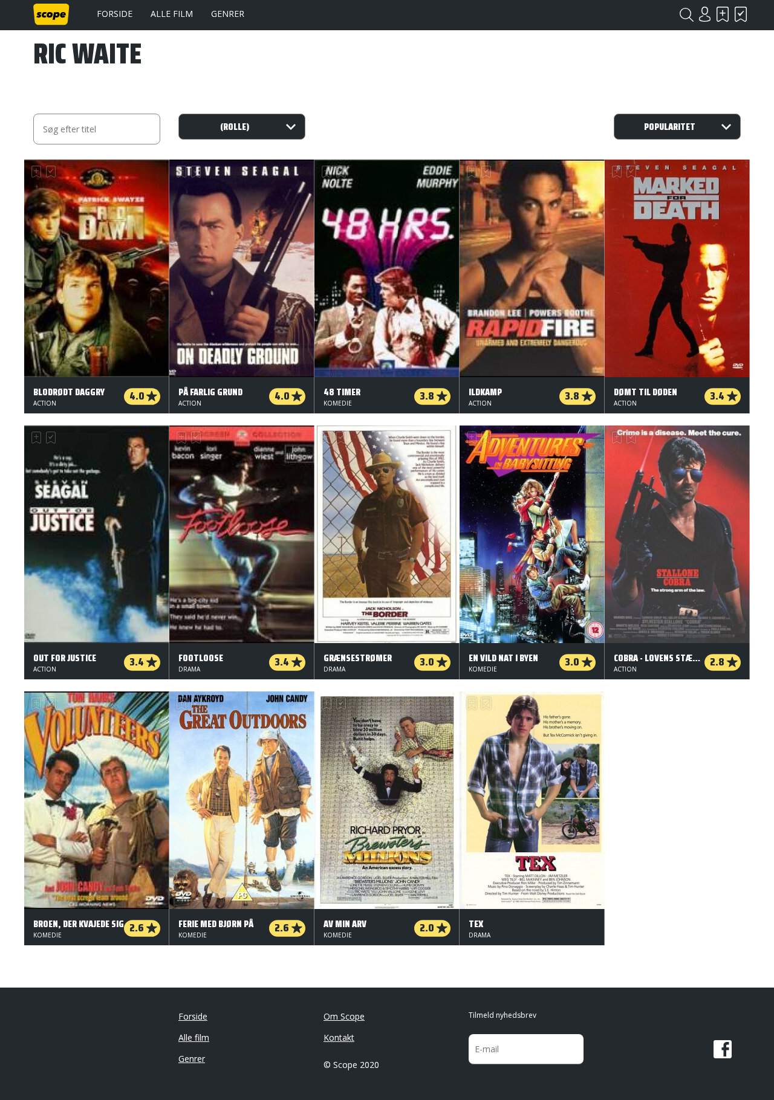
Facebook (723, 1049)
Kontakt (339, 1037)
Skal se (723, 14)
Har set (741, 14)
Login (704, 14)
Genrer (227, 13)
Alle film (172, 13)
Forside (114, 13)
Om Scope (344, 1016)
